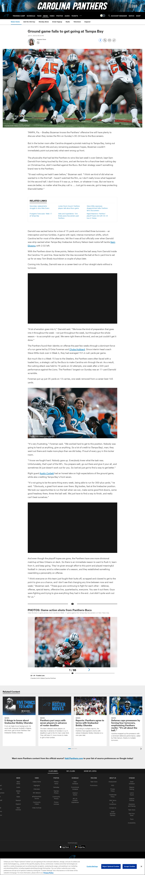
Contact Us (112, 808)
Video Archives (36, 808)
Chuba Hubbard (77, 349)
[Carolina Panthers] (72, 857)
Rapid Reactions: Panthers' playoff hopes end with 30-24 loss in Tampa (97, 216)
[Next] (89, 669)
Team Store (93, 781)
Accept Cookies (129, 866)
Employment (113, 781)
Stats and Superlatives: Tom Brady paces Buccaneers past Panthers (68, 216)
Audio (18, 787)
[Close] (141, 866)
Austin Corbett (47, 473)
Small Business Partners (112, 813)
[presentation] (141, 749)
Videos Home (37, 781)
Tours (131, 819)
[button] (72, 298)
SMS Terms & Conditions (112, 802)
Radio (18, 796)
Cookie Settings (92, 866)
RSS (112, 785)
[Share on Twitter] (105, 41)
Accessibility (131, 823)
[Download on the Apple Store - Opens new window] (64, 847)
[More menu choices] (81, 16)
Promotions (93, 785)
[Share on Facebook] (100, 41)
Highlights (37, 785)
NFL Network (37, 793)
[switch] (102, 15)
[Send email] (109, 41)
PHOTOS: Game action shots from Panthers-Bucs (60, 610)
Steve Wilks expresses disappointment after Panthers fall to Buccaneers (97, 208)
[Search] (109, 15)
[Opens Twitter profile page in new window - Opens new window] (38, 42)
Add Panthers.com (74, 758)
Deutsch (18, 800)
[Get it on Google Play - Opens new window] (80, 848)
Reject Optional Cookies (111, 866)
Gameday (56, 787)
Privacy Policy (48, 873)
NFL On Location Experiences (75, 800)
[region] (72, 866)
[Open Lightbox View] (72, 649)
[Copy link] (114, 40)
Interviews (37, 789)
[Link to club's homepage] (6, 15)
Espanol (18, 804)
